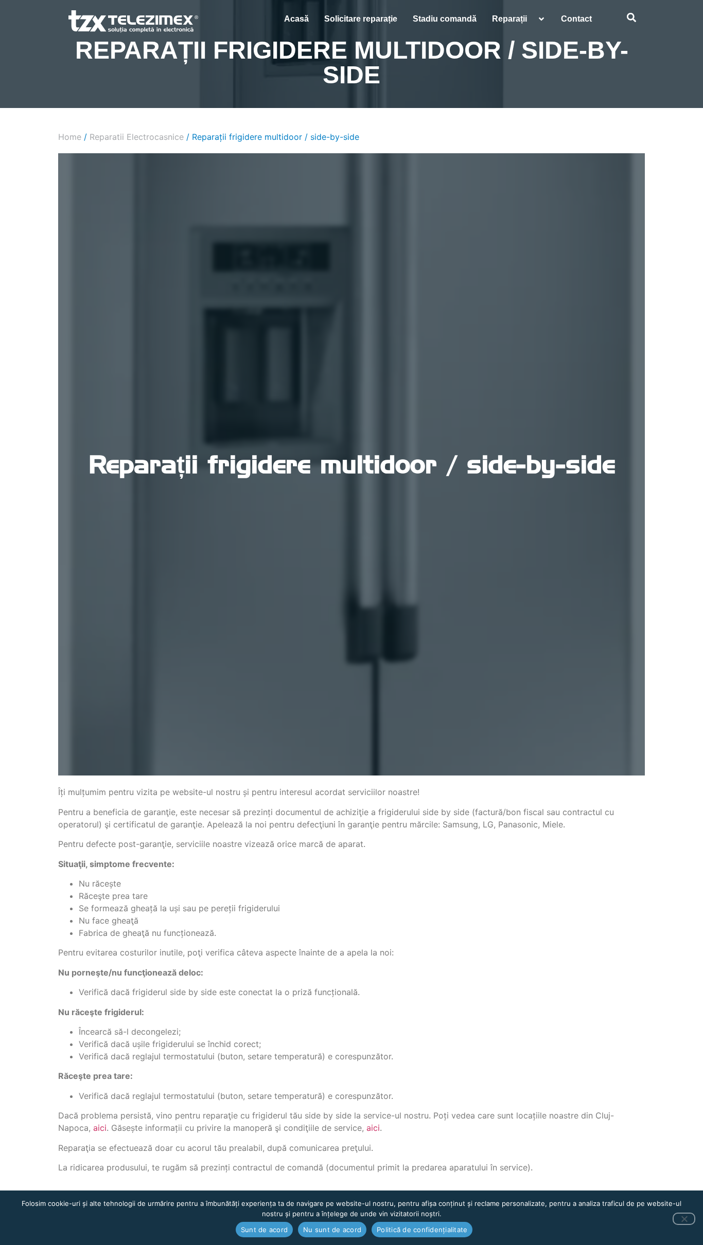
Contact (576, 18)
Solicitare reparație (360, 18)
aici (100, 1128)
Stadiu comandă (445, 18)
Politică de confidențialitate (422, 1229)
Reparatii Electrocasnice (137, 137)
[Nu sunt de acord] (684, 1219)
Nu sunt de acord (332, 1229)
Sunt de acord (264, 1229)
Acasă (296, 18)
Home (69, 137)
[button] (631, 17)
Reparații (509, 18)
